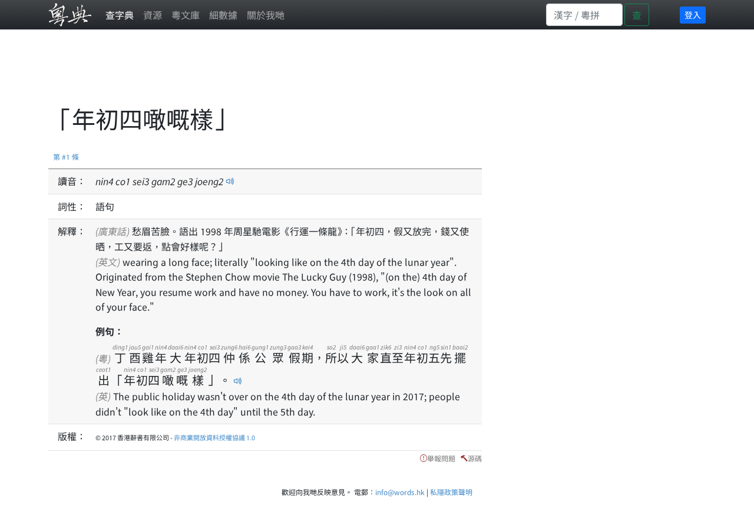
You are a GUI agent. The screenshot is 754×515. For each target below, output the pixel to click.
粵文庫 (185, 15)
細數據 (223, 15)
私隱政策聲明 (451, 492)
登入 (692, 15)
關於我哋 (266, 15)
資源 (152, 15)
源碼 (475, 458)
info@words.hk (400, 492)
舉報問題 (441, 458)
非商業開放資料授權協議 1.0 (214, 437)
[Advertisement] (262, 73)
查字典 (119, 15)
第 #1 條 (66, 156)
